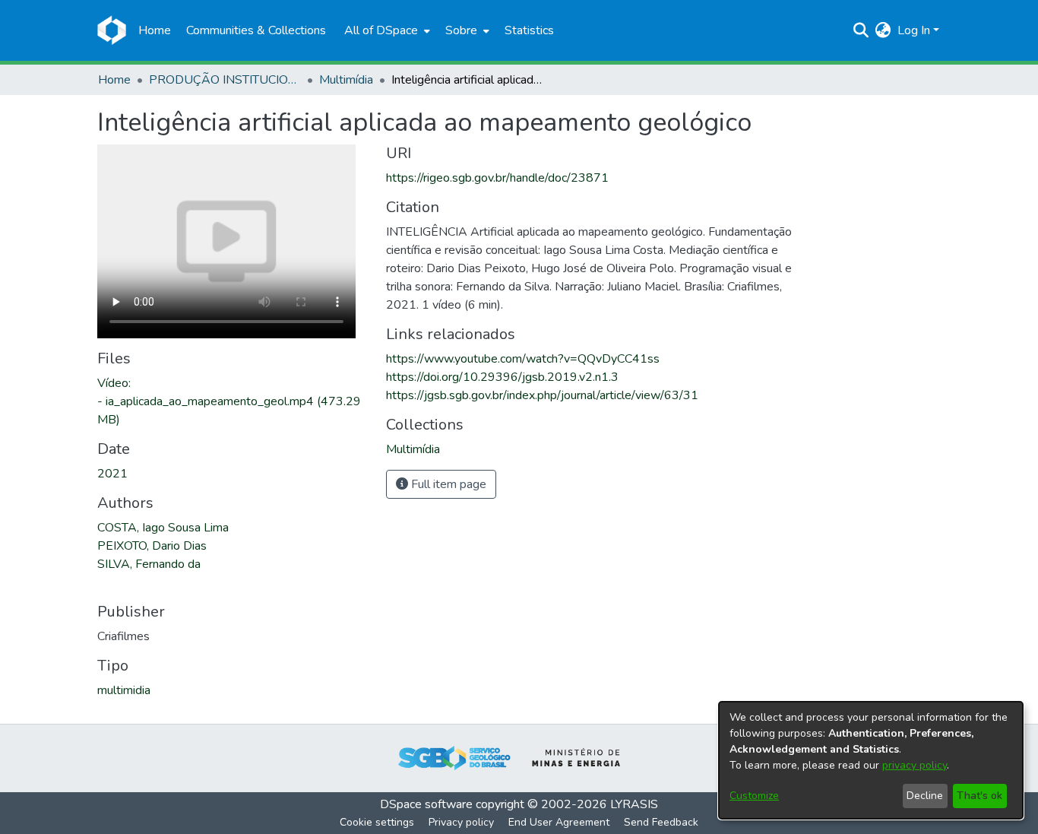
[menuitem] (385, 30)
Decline (925, 795)
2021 (112, 473)
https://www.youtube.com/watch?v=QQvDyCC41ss (523, 358)
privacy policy (914, 765)
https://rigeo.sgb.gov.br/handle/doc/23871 (497, 178)
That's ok (979, 795)
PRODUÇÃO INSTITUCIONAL (225, 79)
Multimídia (346, 79)
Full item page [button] (447, 484)
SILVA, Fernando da (149, 564)
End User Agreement (558, 822)
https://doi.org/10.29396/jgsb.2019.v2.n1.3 (502, 377)
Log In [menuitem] (913, 30)
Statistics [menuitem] (529, 30)
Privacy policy (461, 822)
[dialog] (871, 760)
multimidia (123, 690)
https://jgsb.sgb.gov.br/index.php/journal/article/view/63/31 (542, 395)
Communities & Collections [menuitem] (256, 30)
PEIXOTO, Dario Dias (152, 546)
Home (114, 79)
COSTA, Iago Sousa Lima (163, 527)
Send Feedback (661, 822)
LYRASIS (634, 804)
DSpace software (426, 804)
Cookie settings (377, 822)
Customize (754, 795)
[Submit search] (861, 30)
